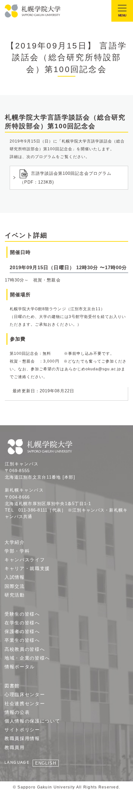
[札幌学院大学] (33, 11)
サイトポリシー (22, 729)
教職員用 (15, 747)
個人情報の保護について (32, 721)
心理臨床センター (25, 694)
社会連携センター (25, 703)
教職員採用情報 (22, 738)
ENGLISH (45, 763)
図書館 (12, 685)
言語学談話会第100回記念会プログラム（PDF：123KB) (65, 178)
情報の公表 (17, 712)
